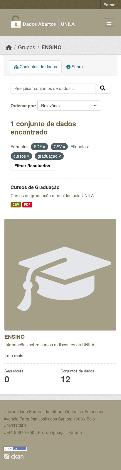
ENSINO (51, 47)
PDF (27, 204)
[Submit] (102, 88)
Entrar (109, 4)
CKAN (13, 456)
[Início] (9, 47)
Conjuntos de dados (38, 66)
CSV (16, 204)
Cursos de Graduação (35, 187)
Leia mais (13, 355)
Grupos (26, 47)
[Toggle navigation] (109, 22)
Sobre (76, 66)
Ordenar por (23, 105)
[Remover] (44, 146)
